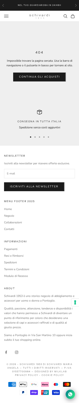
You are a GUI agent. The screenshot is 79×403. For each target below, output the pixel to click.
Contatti (9, 229)
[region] (39, 120)
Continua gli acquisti (39, 77)
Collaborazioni (13, 222)
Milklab (60, 371)
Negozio (9, 216)
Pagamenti (10, 249)
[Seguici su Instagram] (17, 352)
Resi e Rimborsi (13, 256)
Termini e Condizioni (16, 269)
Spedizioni (10, 262)
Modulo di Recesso (16, 276)
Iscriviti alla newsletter (34, 186)
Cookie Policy (53, 375)
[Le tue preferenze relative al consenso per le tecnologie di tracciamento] (75, 302)
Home (8, 209)
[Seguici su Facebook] (6, 352)
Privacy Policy (26, 375)
